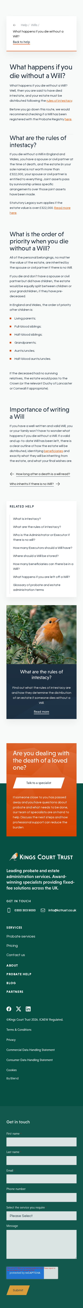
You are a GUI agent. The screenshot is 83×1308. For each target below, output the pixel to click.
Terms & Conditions (18, 1029)
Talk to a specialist (38, 783)
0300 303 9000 (25, 910)
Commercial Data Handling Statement (30, 1050)
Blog (11, 983)
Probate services (20, 936)
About (12, 965)
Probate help (18, 974)
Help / (25, 25)
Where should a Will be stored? (36, 556)
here (68, 119)
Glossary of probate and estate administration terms (36, 587)
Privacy (11, 1039)
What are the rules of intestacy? (37, 526)
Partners (15, 991)
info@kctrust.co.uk (62, 910)
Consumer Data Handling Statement (29, 1060)
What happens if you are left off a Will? (41, 577)
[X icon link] (18, 1009)
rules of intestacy (59, 100)
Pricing (12, 946)
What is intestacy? (27, 518)
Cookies (11, 1070)
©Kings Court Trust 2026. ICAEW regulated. (34, 1019)
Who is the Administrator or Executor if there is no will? (41, 537)
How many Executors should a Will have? (42, 547)
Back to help (21, 42)
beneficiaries (53, 451)
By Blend (12, 1078)
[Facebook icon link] (8, 1009)
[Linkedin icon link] (28, 1009)
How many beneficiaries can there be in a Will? (43, 566)
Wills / (35, 25)
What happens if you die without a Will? (38, 34)
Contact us (15, 955)
